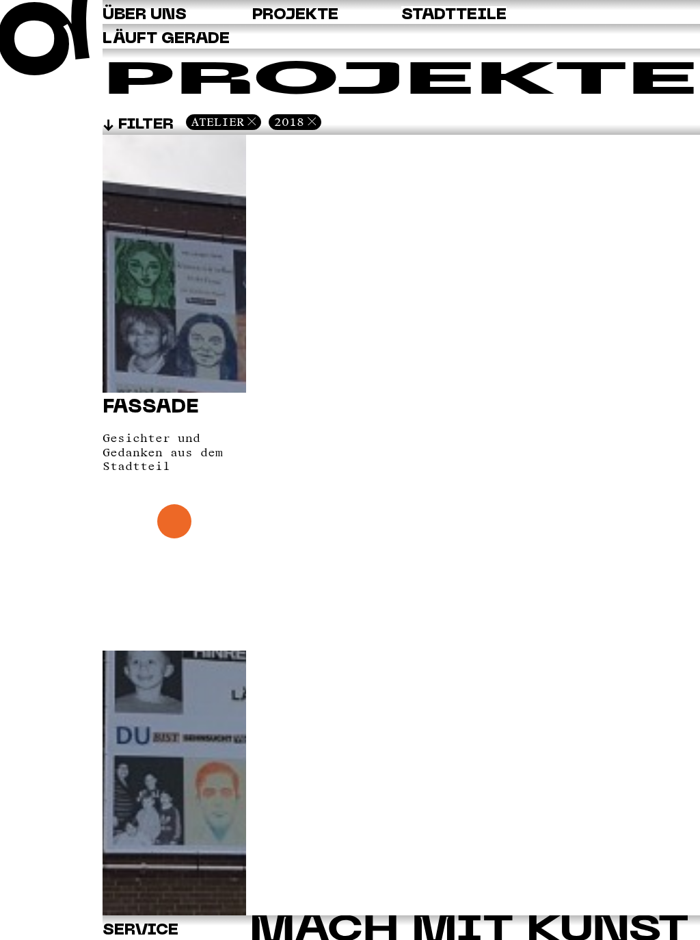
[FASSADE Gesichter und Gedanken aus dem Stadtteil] (174, 911)
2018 (289, 121)
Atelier (217, 121)
